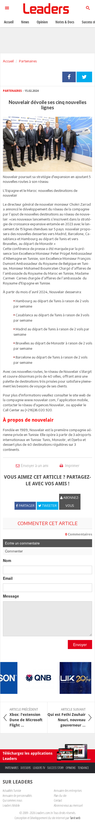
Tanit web (75, 817)
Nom (7, 560)
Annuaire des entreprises (68, 790)
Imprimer (71, 465)
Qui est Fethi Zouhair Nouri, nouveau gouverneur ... (67, 717)
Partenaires (28, 61)
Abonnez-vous (71, 502)
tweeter (84, 77)
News (25, 21)
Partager (69, 77)
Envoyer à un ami (34, 465)
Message (11, 596)
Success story (55, 768)
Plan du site (60, 795)
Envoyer (80, 644)
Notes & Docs (64, 21)
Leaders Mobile (11, 805)
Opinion (42, 21)
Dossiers (26, 768)
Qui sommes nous (12, 800)
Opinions (71, 768)
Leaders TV (39, 768)
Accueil (8, 61)
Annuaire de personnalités (17, 795)
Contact (58, 800)
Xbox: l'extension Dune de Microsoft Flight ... (26, 717)
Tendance (83, 768)
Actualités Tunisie (12, 790)
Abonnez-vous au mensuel (68, 805)
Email (8, 578)
